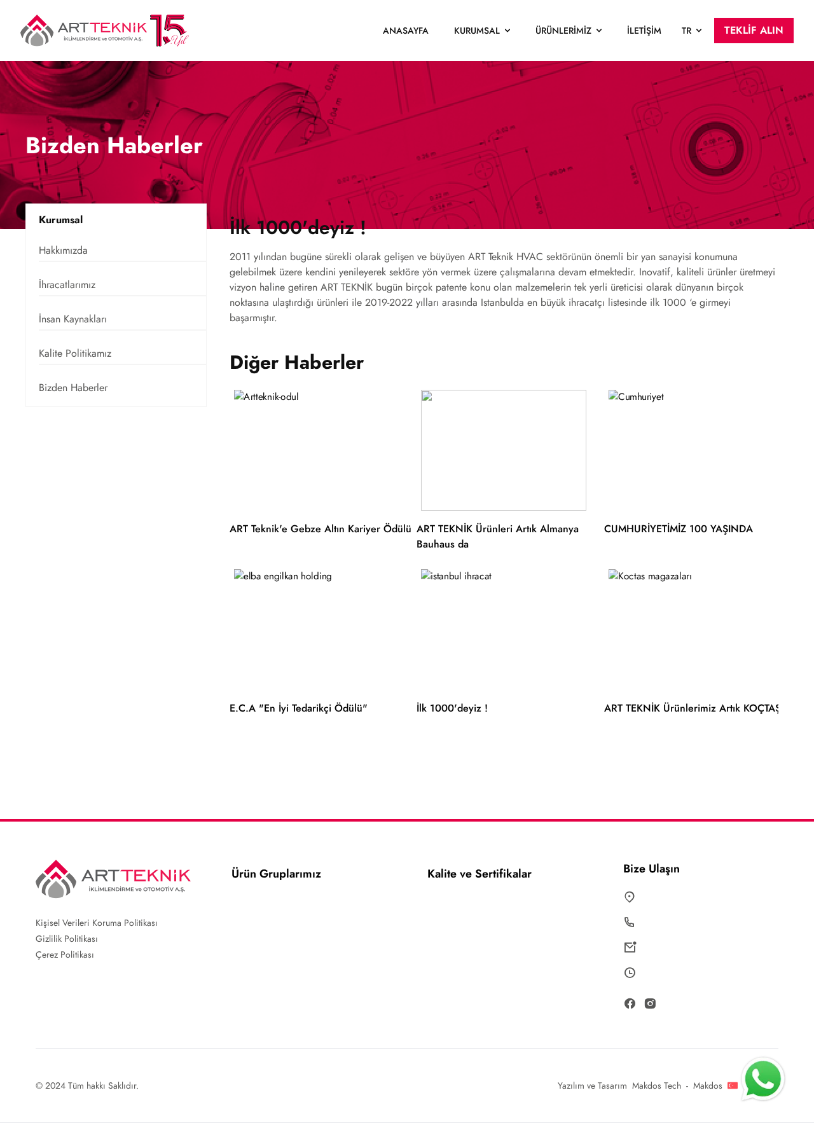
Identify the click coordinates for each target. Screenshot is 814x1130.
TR (686, 30)
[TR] (734, 1085)
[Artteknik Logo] (108, 30)
